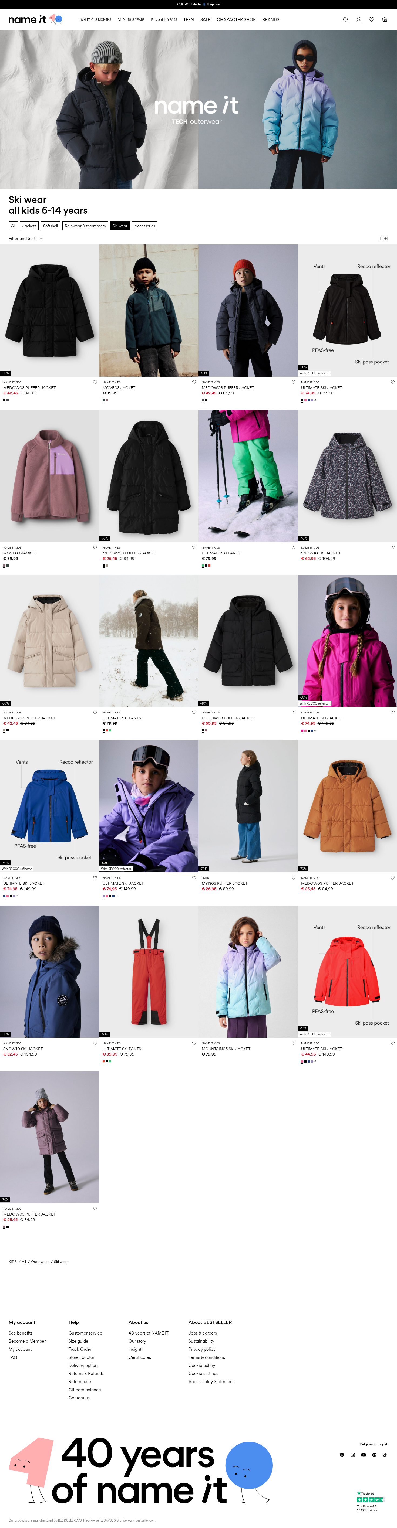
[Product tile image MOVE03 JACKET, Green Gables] (149, 310)
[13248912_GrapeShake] (107, 400)
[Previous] (5, 310)
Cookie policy (202, 1365)
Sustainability (201, 1341)
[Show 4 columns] (385, 238)
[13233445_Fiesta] (209, 565)
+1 (315, 400)
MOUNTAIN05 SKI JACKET (226, 1048)
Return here (80, 1381)
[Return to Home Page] (35, 19)
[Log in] (358, 19)
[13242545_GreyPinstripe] (8, 400)
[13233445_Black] (206, 565)
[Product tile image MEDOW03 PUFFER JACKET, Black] (49, 310)
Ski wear (120, 225)
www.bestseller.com (141, 1520)
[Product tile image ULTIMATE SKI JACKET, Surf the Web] (49, 806)
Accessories (144, 225)
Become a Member (27, 1341)
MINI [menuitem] (130, 19)
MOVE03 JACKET (119, 387)
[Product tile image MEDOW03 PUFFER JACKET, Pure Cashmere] (49, 641)
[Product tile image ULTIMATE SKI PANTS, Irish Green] (248, 476)
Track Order (80, 1349)
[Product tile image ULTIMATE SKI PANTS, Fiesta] (149, 972)
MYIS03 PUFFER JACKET (224, 883)
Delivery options (84, 1365)
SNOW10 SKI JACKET (321, 553)
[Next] (94, 310)
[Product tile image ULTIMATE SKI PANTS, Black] (149, 641)
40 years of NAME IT (149, 1333)
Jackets (29, 225)
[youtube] (363, 1455)
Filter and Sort (22, 238)
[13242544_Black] (104, 565)
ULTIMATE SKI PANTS (221, 553)
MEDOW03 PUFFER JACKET (29, 387)
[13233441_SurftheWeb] (309, 400)
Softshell (50, 225)
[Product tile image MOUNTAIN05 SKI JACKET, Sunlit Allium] (248, 972)
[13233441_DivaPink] (306, 400)
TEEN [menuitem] (188, 19)
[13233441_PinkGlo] (302, 730)
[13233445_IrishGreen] (203, 565)
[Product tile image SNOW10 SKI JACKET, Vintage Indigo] (49, 972)
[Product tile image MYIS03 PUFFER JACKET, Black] (248, 806)
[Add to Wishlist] (95, 382)
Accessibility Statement (212, 1381)
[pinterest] (374, 1455)
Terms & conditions (207, 1357)
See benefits (20, 1333)
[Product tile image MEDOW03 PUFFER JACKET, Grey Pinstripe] (248, 310)
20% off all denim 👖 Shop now (199, 4)
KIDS (13, 1262)
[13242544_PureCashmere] (107, 565)
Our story (137, 1341)
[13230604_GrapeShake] (206, 730)
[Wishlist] (371, 19)
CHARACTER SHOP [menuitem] (236, 19)
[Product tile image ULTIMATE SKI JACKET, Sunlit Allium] (149, 806)
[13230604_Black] (203, 730)
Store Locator (81, 1357)
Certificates (140, 1357)
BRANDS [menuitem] (270, 19)
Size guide (78, 1341)
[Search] (345, 19)
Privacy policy (202, 1349)
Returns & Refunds (86, 1373)
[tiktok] (385, 1455)
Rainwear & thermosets (85, 225)
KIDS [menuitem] (164, 19)
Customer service (85, 1333)
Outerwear (40, 1262)
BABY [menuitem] (95, 19)
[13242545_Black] (4, 400)
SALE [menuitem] (205, 19)
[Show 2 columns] (380, 238)
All (13, 225)
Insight (135, 1349)
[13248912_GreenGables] (104, 400)
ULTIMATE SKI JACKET (321, 387)
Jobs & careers (203, 1333)
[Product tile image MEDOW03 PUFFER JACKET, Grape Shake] (49, 1137)
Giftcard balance (85, 1389)
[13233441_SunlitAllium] (312, 400)
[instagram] (352, 1455)
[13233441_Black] (302, 400)
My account (20, 1349)
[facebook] (342, 1455)
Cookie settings (203, 1373)
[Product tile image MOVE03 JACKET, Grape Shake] (49, 476)
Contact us (79, 1397)
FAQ (13, 1357)
